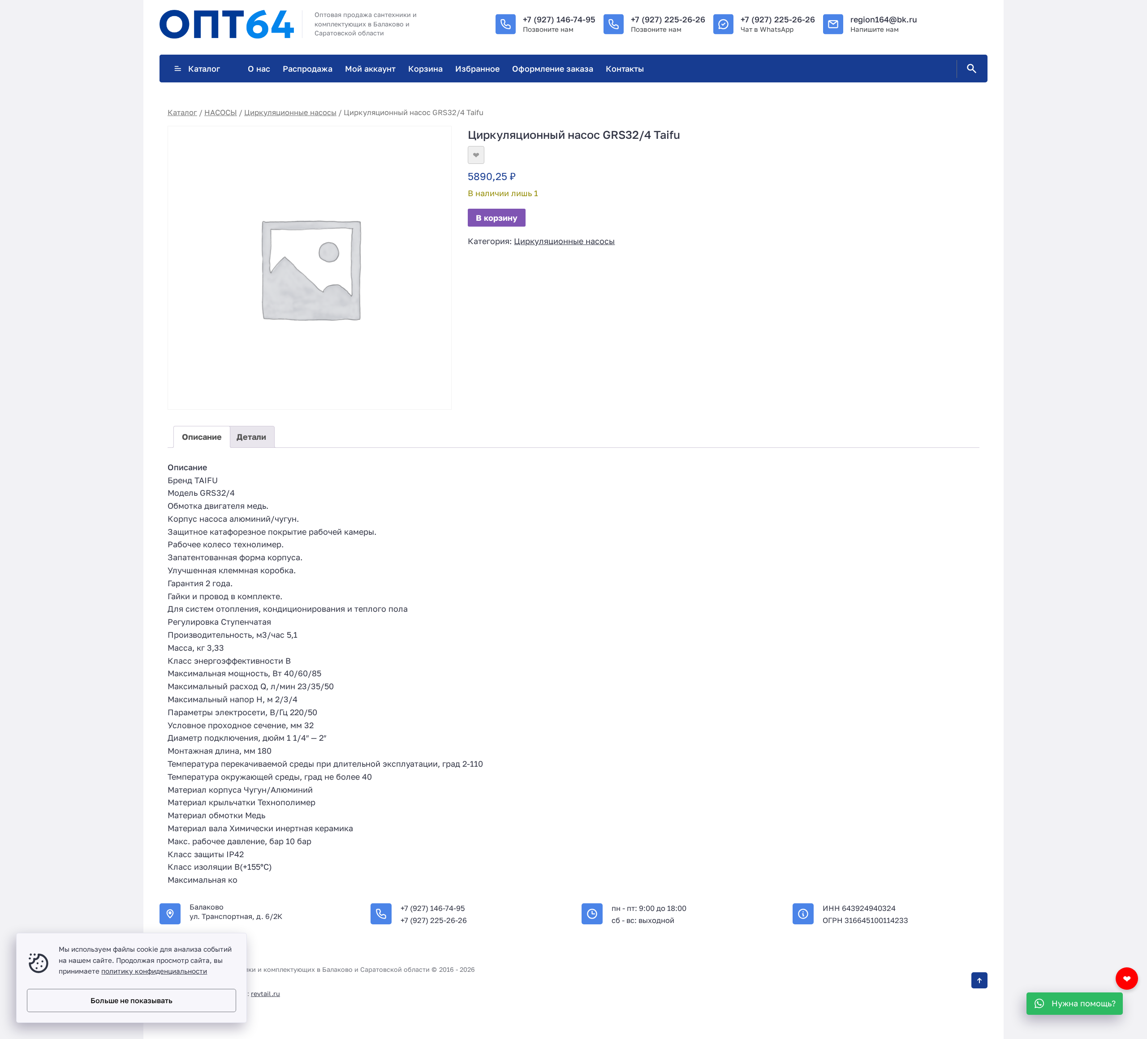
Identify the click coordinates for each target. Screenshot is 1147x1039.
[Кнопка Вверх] (979, 980)
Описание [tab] (202, 437)
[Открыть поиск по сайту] (970, 69)
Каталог (204, 68)
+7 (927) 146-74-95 (559, 19)
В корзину (496, 218)
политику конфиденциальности (154, 971)
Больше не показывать (131, 1000)
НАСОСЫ (220, 112)
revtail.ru (265, 993)
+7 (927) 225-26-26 (668, 19)
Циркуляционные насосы (290, 112)
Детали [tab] (251, 437)
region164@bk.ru (883, 19)
